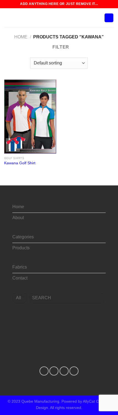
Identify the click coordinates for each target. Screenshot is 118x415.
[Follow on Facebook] (44, 371)
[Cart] (109, 17)
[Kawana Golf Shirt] (30, 117)
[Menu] (7, 17)
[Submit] (99, 297)
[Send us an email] (73, 371)
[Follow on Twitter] (64, 371)
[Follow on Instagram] (53, 371)
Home (20, 37)
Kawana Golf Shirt (19, 163)
